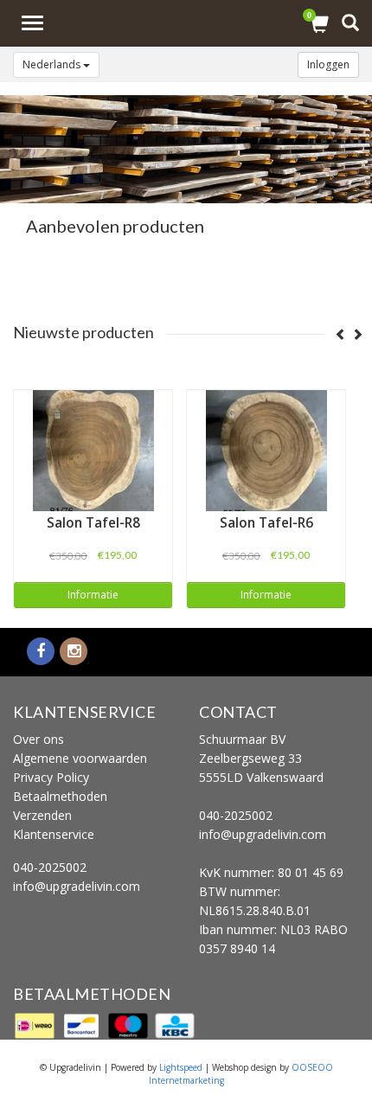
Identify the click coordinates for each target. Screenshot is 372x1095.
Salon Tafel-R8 (93, 523)
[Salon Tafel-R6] (266, 450)
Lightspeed (180, 1067)
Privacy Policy (51, 777)
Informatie (93, 594)
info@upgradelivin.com (76, 886)
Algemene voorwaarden (80, 758)
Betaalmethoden (60, 796)
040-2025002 (50, 867)
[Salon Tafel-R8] (93, 450)
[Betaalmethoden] (36, 1024)
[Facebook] (40, 652)
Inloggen (328, 64)
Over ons (38, 739)
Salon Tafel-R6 (266, 523)
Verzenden (42, 815)
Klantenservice (53, 834)
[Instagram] (73, 652)
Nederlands (52, 64)
